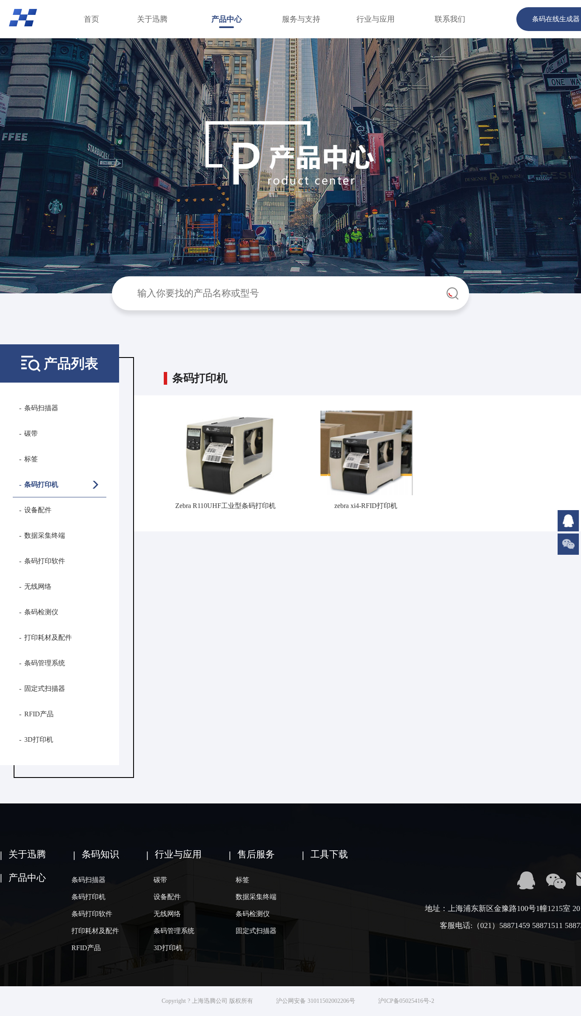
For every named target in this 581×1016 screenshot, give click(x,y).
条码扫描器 (41, 408)
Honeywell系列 (156, 562)
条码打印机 (41, 484)
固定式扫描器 (44, 688)
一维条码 (156, 456)
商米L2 (156, 583)
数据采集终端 (44, 535)
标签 (31, 459)
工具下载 (329, 854)
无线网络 (37, 586)
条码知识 (100, 854)
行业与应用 (375, 19)
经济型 (156, 509)
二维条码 (156, 435)
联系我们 (450, 19)
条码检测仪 (41, 612)
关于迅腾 (152, 19)
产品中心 (226, 19)
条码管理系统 (44, 663)
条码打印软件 (44, 561)
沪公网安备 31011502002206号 (315, 1001)
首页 (91, 19)
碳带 (31, 433)
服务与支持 (301, 19)
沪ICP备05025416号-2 (406, 1001)
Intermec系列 (156, 541)
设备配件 (37, 510)
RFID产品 (39, 714)
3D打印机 (38, 739)
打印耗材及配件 (48, 637)
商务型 (156, 488)
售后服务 (256, 854)
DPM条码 (156, 414)
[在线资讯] (568, 513)
